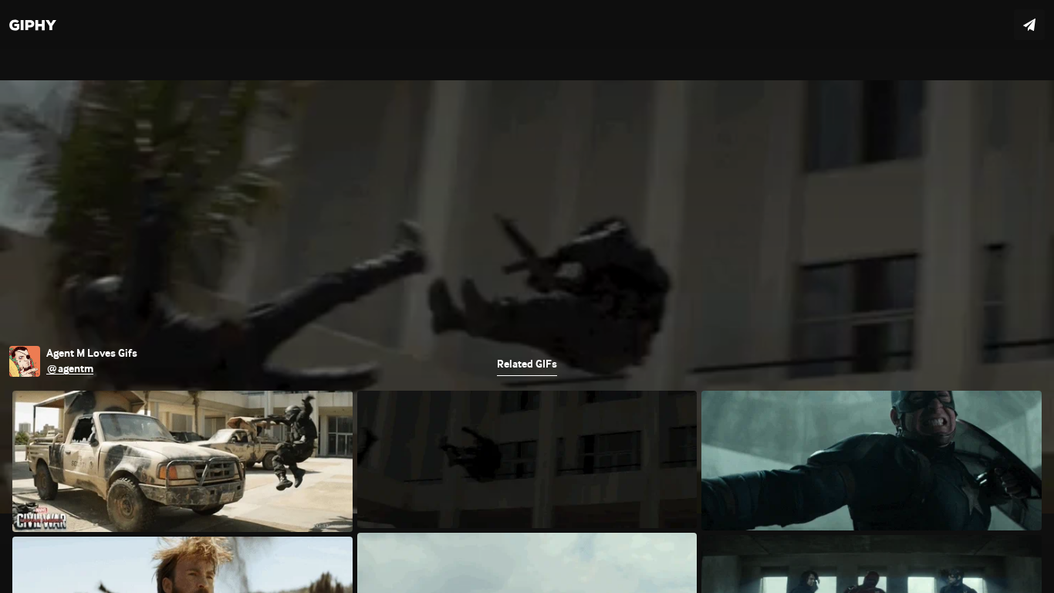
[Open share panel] (1029, 24)
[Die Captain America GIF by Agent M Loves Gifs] (527, 296)
